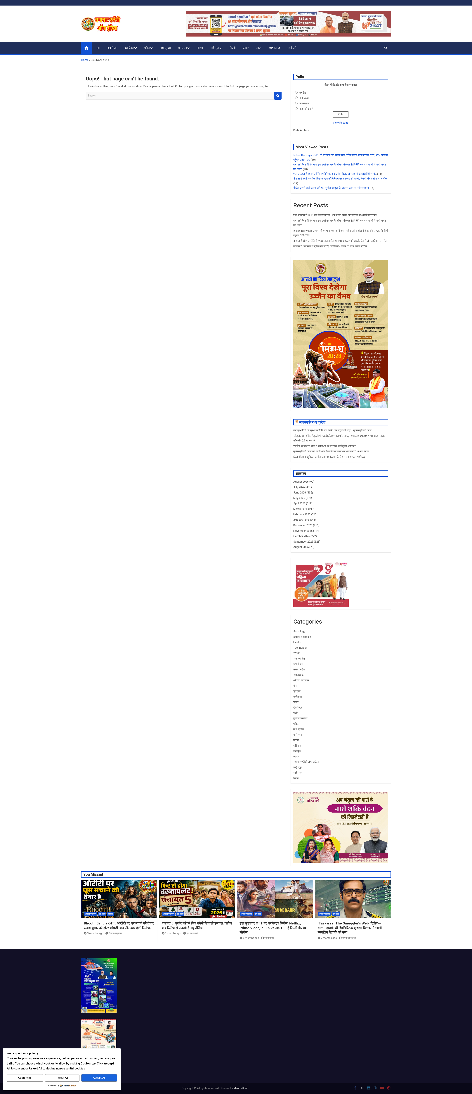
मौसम (200, 48)
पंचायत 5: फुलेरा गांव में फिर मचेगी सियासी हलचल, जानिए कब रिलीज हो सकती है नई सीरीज (197, 925)
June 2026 (299, 492)
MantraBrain (241, 1088)
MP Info (274, 48)
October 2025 (301, 536)
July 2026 (299, 487)
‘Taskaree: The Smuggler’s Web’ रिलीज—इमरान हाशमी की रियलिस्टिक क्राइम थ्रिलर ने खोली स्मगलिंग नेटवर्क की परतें (350, 927)
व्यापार (246, 48)
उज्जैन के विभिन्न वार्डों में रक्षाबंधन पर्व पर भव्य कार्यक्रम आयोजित (324, 446)
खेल (295, 685)
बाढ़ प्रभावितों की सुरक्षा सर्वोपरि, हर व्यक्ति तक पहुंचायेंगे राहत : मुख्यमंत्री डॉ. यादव (332, 430)
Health (297, 642)
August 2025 (301, 547)
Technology (300, 647)
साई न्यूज (214, 48)
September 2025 (303, 541)
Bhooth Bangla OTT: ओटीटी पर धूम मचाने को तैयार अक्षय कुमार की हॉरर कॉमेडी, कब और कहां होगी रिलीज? (119, 925)
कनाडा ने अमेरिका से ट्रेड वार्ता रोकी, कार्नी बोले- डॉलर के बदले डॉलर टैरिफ (330, 246)
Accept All (99, 1077)
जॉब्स (258, 48)
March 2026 (300, 509)
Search (278, 96)
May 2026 (299, 498)
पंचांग (295, 713)
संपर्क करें (291, 48)
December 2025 (302, 525)
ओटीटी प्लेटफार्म (301, 680)
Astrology (299, 631)
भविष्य (147, 48)
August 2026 (301, 481)
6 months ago (251, 937)
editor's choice (302, 637)
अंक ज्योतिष (299, 658)
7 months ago (329, 937)
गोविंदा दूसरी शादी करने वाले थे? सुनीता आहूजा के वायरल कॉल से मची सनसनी (331, 188)
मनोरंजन (182, 48)
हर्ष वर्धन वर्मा (192, 933)
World (296, 653)
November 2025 (303, 530)
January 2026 (301, 520)
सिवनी (232, 48)
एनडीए (302, 92)
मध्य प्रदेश (165, 48)
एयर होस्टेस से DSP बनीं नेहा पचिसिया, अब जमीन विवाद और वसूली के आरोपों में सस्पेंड (334, 174)
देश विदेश (129, 48)
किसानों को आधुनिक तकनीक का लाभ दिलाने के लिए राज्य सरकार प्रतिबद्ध (329, 457)
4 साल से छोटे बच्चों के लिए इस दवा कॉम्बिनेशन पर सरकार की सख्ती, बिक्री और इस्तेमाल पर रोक (340, 178)
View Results (340, 122)
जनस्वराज (304, 103)
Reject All (62, 1077)
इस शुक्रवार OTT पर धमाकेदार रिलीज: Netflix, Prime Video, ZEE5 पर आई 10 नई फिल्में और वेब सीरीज (273, 927)
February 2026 (301, 514)
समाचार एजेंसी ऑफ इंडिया (306, 762)
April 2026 (299, 503)
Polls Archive (301, 130)
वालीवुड (297, 751)
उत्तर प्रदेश (299, 669)
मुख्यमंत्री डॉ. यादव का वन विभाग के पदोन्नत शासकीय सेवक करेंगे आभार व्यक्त (331, 451)
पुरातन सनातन (300, 718)
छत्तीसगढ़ (297, 696)
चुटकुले (297, 691)
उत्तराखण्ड (298, 675)
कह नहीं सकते (306, 109)
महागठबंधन (304, 98)
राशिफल (297, 745)
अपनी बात (112, 48)
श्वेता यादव (269, 937)
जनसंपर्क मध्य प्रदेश (312, 422)
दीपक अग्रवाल (115, 933)
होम (98, 48)
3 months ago (95, 933)
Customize (25, 1077)
